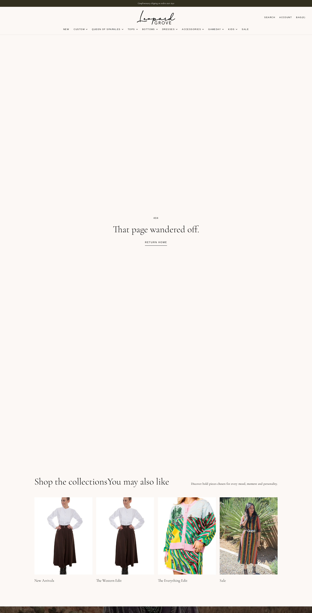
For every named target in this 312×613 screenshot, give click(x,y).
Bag (300, 17)
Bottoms (148, 29)
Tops (131, 29)
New (66, 29)
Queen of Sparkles (106, 29)
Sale (245, 29)
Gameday (214, 29)
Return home (156, 242)
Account (285, 17)
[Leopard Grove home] (156, 17)
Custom (79, 29)
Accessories (191, 29)
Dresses (168, 29)
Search (269, 17)
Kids (231, 29)
